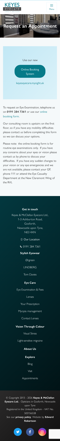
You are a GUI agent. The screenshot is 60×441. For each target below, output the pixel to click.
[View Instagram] (42, 432)
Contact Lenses (30, 318)
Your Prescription (30, 304)
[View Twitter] (18, 432)
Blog (30, 364)
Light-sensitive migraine (30, 340)
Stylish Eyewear (30, 253)
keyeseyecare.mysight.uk (30, 83)
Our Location (32, 239)
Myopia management (30, 311)
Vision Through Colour (30, 326)
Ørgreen (30, 260)
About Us (30, 349)
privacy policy (23, 417)
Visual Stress (30, 333)
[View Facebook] (30, 432)
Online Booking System (30, 71)
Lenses (30, 297)
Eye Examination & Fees (30, 289)
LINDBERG (30, 267)
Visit (30, 371)
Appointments (30, 378)
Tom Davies (30, 274)
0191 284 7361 (16, 111)
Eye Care (30, 282)
